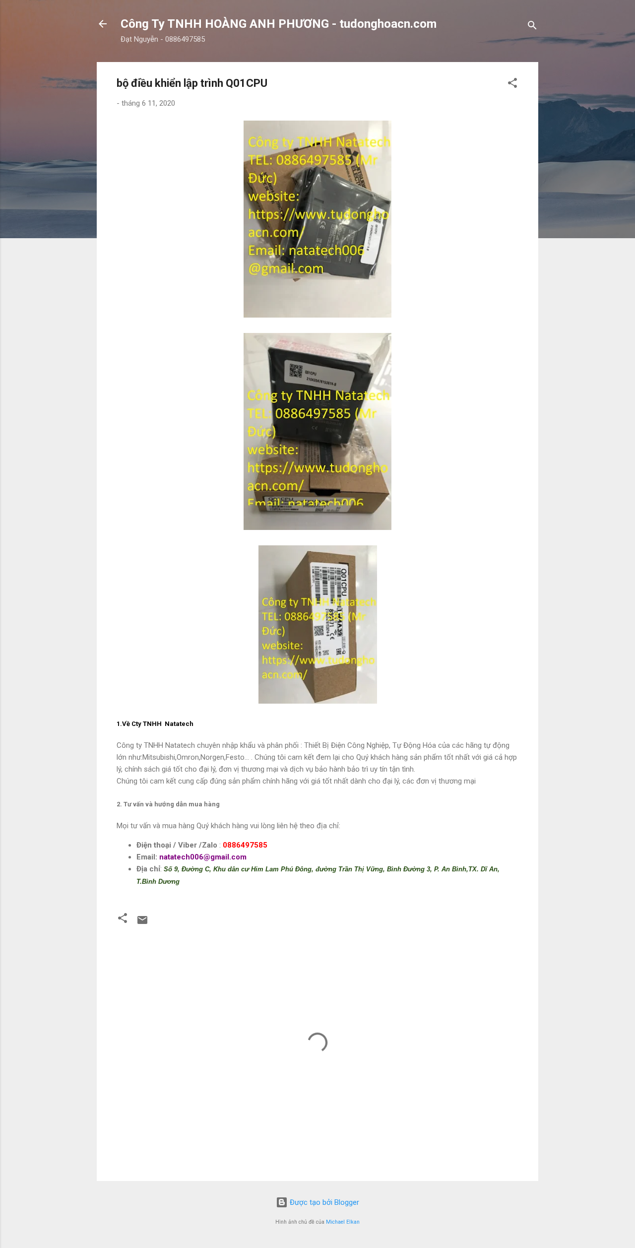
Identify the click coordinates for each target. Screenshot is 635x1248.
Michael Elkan (343, 1222)
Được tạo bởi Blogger (323, 1202)
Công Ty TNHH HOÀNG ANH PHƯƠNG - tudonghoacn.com (279, 24)
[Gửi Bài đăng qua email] (142, 923)
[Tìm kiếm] (532, 27)
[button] (512, 84)
